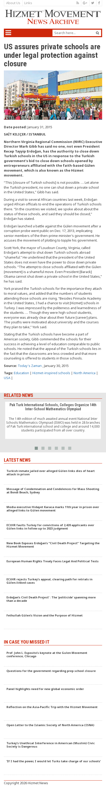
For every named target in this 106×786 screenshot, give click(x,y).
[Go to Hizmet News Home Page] (53, 17)
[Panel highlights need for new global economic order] (53, 694)
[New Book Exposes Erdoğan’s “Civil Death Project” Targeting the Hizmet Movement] (53, 548)
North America (84, 373)
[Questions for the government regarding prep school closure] (53, 676)
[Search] (97, 33)
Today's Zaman (30, 365)
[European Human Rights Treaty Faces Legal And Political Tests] (53, 566)
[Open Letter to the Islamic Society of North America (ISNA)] (53, 730)
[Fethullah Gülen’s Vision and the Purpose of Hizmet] (53, 620)
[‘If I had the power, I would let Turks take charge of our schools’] (53, 766)
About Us (13, 3)
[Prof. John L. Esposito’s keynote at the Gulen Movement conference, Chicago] (53, 657)
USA (7, 377)
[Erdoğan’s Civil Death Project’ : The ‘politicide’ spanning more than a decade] (53, 602)
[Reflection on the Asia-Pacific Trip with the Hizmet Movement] (53, 712)
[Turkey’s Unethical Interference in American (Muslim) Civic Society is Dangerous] (53, 748)
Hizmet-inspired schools (51, 373)
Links (28, 3)
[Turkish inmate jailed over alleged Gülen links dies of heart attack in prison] (53, 476)
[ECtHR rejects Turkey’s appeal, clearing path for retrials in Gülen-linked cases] (53, 584)
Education (21, 373)
